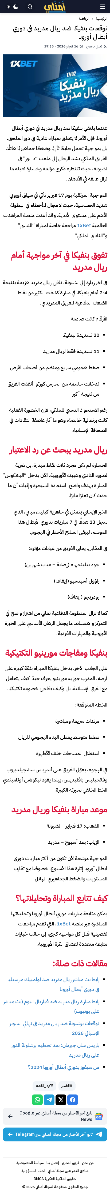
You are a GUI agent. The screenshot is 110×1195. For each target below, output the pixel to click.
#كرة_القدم (44, 1086)
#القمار (67, 1086)
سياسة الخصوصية (30, 1163)
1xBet (84, 225)
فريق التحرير (70, 1163)
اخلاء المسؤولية (33, 1171)
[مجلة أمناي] (55, 7)
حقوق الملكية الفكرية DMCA (55, 1179)
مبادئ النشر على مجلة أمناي (68, 1171)
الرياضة (84, 18)
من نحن (88, 1163)
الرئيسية (101, 18)
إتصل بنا (52, 1163)
